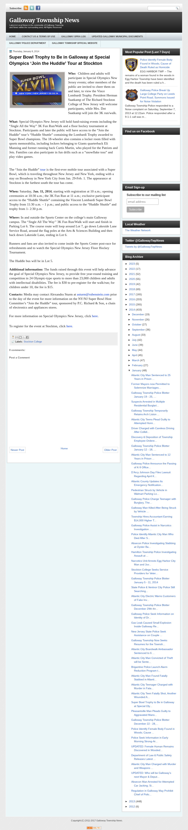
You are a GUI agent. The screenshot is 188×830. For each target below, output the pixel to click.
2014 (132, 309)
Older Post (110, 449)
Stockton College (33, 341)
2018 (132, 289)
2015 (132, 304)
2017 (132, 294)
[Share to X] (24, 337)
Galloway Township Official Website (74, 43)
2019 (132, 284)
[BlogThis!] (20, 337)
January (137, 370)
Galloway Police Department (27, 43)
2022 (132, 269)
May (135, 350)
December (138, 314)
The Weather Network (138, 230)
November (138, 319)
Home (12, 36)
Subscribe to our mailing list (146, 194)
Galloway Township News (44, 20)
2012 (132, 806)
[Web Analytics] (94, 828)
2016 (132, 299)
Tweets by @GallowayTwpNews (143, 246)
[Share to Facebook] (27, 337)
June (135, 345)
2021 (132, 274)
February (137, 365)
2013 (132, 801)
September (139, 329)
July (134, 340)
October (137, 324)
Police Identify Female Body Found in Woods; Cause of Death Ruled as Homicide (156, 63)
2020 (132, 279)
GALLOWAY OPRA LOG (73, 36)
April (135, 355)
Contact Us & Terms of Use (38, 36)
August (136, 334)
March (136, 360)
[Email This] (17, 337)
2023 (132, 263)
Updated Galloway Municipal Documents (117, 36)
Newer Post (17, 449)
